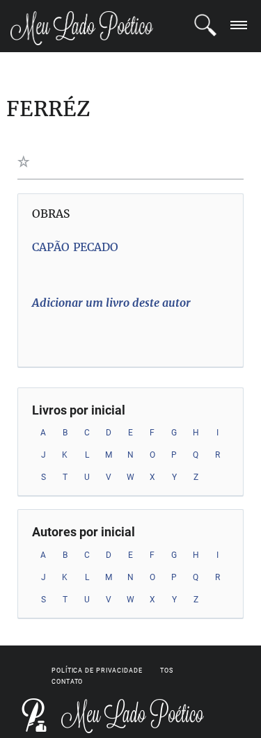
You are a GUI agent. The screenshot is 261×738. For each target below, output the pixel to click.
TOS (166, 670)
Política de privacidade (97, 670)
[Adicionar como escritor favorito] (26, 161)
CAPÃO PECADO (75, 247)
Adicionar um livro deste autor (111, 303)
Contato (67, 681)
